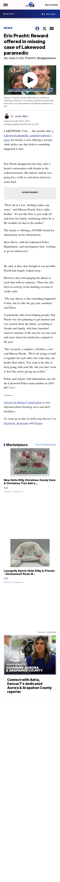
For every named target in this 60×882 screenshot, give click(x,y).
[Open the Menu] (5, 5)
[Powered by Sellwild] (51, 632)
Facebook (9, 423)
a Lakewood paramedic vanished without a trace (28, 135)
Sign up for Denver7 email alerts (23, 402)
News (8, 28)
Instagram (22, 423)
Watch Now (50, 5)
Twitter (38, 423)
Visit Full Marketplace (45, 445)
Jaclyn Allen (21, 116)
